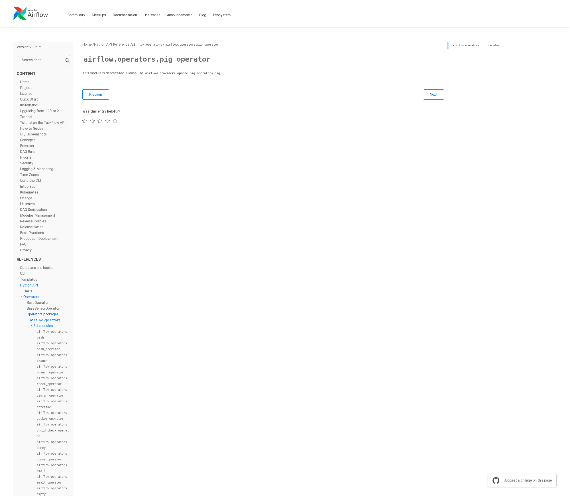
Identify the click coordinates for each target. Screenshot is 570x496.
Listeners (27, 204)
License (26, 93)
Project (26, 88)
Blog (202, 15)
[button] (29, 47)
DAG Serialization (33, 210)
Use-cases (152, 15)
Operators (31, 297)
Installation (29, 105)
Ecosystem (222, 15)
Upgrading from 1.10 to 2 (39, 111)
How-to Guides (31, 128)
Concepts (27, 140)
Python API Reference (112, 44)
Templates (28, 279)
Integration (28, 186)
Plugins (25, 157)
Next (434, 94)
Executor (27, 146)
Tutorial (26, 117)
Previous (96, 94)
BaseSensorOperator (43, 308)
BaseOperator (38, 302)
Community (76, 15)
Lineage (26, 198)
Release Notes (31, 227)
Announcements (179, 15)
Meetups (99, 15)
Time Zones (29, 175)
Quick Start (29, 99)
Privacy (26, 250)
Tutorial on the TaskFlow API (43, 123)
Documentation (125, 15)
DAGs (27, 291)
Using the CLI (30, 180)
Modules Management (37, 215)
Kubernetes (29, 192)
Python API (29, 285)
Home (24, 82)
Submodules (43, 326)
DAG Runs (27, 151)
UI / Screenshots (33, 134)
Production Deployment (39, 238)
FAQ (23, 244)
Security (26, 163)
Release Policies (33, 221)
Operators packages (43, 314)
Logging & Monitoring (36, 169)
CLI (22, 273)
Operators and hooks (36, 268)
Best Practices (32, 233)
